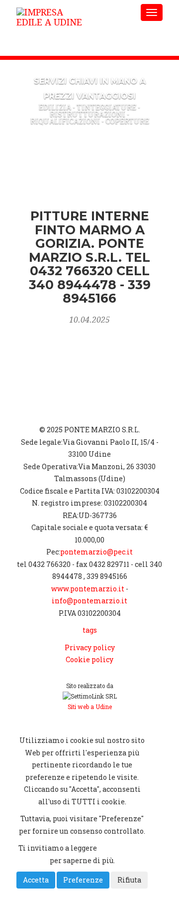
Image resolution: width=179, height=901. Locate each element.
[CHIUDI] (42, 723)
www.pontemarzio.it (87, 588)
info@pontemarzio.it (89, 600)
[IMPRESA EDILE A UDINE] (73, 12)
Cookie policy (89, 659)
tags (90, 630)
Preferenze (83, 880)
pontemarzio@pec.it (96, 551)
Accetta (36, 880)
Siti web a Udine (90, 707)
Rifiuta (129, 880)
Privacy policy (90, 647)
